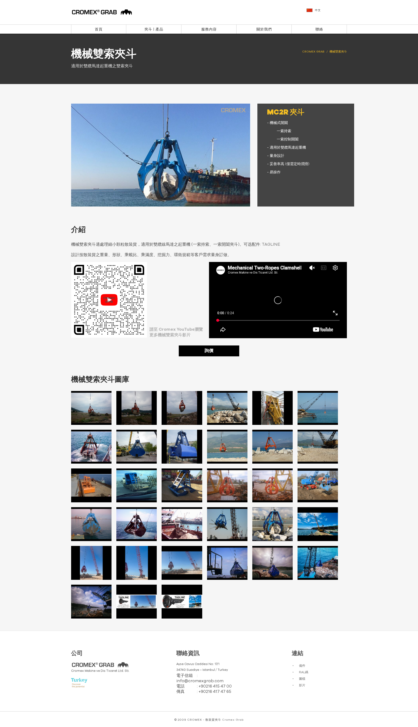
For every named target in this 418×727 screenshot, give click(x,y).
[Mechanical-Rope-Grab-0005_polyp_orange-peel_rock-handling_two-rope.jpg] (91, 408)
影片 (302, 685)
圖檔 (302, 679)
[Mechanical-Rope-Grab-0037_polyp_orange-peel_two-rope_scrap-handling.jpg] (227, 485)
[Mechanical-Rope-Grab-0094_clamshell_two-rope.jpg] (182, 524)
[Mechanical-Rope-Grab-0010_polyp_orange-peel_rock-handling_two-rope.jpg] (318, 408)
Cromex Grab (233, 719)
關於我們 (264, 29)
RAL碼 (303, 672)
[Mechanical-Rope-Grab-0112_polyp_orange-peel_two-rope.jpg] (227, 524)
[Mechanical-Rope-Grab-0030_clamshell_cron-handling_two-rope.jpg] (182, 485)
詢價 (209, 351)
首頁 (99, 29)
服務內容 (209, 29)
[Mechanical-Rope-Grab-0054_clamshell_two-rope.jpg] (318, 485)
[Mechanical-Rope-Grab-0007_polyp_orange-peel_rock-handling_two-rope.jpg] (182, 408)
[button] (327, 12)
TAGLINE (271, 244)
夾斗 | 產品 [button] (153, 29)
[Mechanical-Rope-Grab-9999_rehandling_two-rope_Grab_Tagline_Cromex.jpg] (182, 602)
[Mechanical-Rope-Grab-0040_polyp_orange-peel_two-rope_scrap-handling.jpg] (272, 485)
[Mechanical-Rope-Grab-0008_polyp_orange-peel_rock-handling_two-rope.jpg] (227, 408)
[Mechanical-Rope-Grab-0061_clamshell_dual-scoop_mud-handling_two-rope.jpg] (91, 524)
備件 (302, 665)
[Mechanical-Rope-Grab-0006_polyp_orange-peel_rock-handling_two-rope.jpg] (136, 408)
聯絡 (319, 29)
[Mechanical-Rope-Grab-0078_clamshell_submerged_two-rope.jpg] (136, 524)
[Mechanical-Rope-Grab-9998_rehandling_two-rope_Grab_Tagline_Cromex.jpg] (136, 602)
